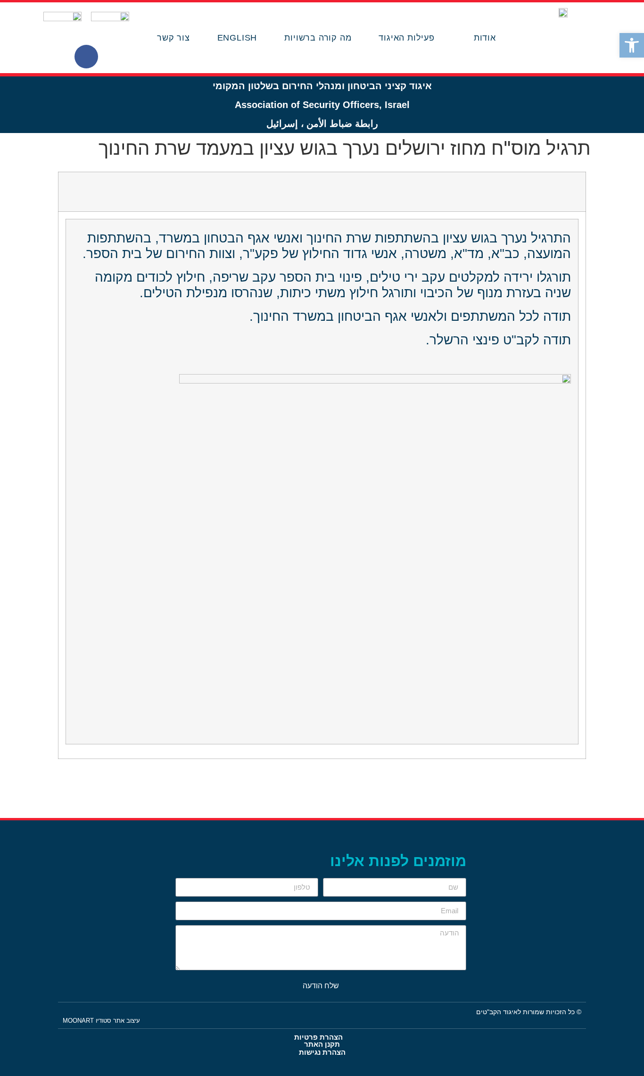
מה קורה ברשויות (317, 37)
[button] (631, 45)
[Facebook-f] (86, 56)
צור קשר (173, 37)
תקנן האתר (322, 1044)
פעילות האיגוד (406, 37)
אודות (485, 37)
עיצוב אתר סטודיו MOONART (101, 1020)
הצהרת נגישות (322, 1052)
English (237, 37)
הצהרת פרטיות (318, 1037)
